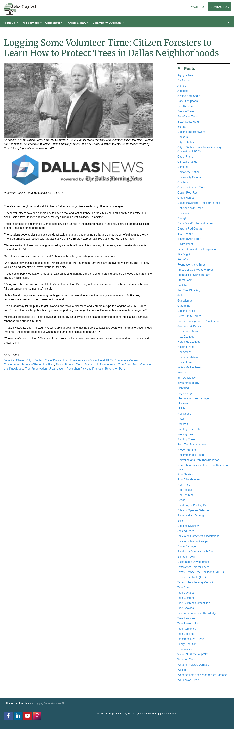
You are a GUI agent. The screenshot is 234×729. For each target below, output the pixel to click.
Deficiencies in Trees (190, 208)
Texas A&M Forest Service (193, 566)
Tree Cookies (185, 608)
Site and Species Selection (193, 510)
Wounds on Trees (188, 680)
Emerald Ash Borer (188, 238)
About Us (9, 22)
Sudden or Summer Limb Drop (195, 551)
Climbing (182, 166)
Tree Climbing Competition (193, 602)
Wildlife (182, 669)
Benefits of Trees (14, 360)
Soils (180, 520)
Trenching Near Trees (190, 638)
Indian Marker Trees (189, 367)
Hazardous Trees (187, 331)
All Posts (186, 68)
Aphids (181, 85)
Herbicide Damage (188, 341)
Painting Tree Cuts (188, 429)
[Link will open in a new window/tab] (37, 716)
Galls (180, 295)
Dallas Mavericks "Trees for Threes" (199, 202)
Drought (182, 218)
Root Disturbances (188, 479)
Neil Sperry (184, 413)
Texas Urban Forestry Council (195, 582)
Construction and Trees (191, 187)
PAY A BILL (195, 6)
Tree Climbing (186, 597)
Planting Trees (74, 364)
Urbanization (56, 368)
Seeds (181, 500)
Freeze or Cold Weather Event (195, 269)
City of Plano (185, 156)
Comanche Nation (188, 172)
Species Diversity (188, 525)
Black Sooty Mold (188, 121)
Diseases (183, 213)
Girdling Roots (186, 310)
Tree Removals (186, 628)
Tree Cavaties (185, 592)
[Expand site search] (227, 21)
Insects (181, 372)
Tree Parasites (186, 618)
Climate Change (187, 161)
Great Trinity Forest (189, 316)
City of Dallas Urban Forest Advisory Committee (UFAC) (79, 360)
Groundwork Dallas (189, 326)
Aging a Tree (185, 75)
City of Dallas (34, 360)
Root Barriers (185, 474)
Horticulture (184, 362)
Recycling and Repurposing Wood (198, 460)
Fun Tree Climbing (188, 290)
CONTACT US (220, 6)
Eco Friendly (185, 233)
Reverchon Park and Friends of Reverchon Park (95, 368)
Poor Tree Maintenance (191, 444)
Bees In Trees (185, 111)
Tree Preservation (36, 368)
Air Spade (183, 80)
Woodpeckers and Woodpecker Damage (202, 674)
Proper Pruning (186, 449)
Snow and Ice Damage (191, 515)
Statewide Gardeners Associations (198, 536)
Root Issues (184, 489)
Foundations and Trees (191, 264)
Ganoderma (184, 300)
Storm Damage (186, 546)
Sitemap (155, 713)
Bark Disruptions (187, 101)
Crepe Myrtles (185, 197)
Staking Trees (185, 530)
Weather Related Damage (193, 664)
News (59, 364)
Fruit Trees (183, 285)
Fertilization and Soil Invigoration (197, 249)
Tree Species (185, 633)
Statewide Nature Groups (192, 541)
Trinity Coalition (186, 644)
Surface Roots (186, 556)
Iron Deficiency (186, 377)
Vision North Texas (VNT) (192, 654)
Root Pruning (185, 494)
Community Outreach (107, 22)
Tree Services (30, 22)
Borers (181, 126)
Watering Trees (186, 659)
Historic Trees (185, 346)
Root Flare (183, 484)
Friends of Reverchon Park (37, 364)
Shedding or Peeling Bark (193, 505)
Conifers (182, 182)
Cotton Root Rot (187, 192)
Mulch (181, 408)
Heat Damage (185, 336)
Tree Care (124, 364)
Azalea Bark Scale (188, 95)
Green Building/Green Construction (198, 321)
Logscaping (184, 393)
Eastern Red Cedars (189, 228)
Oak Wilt (182, 424)
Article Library (77, 22)
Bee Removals (186, 106)
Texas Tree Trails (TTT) (191, 577)
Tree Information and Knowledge (197, 613)
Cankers (182, 137)
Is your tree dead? (188, 382)
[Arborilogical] (20, 9)
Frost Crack (184, 280)
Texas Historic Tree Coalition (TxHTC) (200, 572)
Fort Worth (183, 259)
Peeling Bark (185, 434)
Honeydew (184, 352)
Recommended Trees (190, 454)
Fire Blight (183, 254)
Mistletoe (182, 403)
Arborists (182, 90)
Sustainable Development (100, 364)
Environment (11, 364)
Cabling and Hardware (191, 131)
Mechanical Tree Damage (193, 398)
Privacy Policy (168, 713)
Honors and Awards (189, 357)
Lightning (183, 388)
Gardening (183, 305)
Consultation (53, 22)
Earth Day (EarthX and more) (195, 223)
